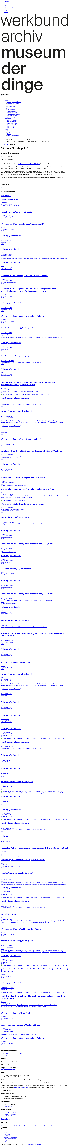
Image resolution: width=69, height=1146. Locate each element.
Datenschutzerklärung (10, 1138)
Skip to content (5, 1)
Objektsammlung (11, 121)
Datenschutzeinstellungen (34, 1144)
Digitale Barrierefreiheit (10, 1114)
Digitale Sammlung (12, 124)
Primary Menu (4, 94)
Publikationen (11, 117)
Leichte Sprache (8, 7)
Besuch (6, 100)
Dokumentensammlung (13, 123)
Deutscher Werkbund (13, 135)
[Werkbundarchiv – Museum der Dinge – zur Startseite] (34, 92)
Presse (6, 10)
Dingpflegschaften (12, 126)
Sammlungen (7, 118)
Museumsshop (11, 106)
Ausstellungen (11, 109)
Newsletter (7, 1134)
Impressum (7, 1135)
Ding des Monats (11, 128)
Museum (9, 131)
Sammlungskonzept (12, 120)
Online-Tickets (8, 1106)
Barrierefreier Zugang (13, 103)
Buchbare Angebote (12, 112)
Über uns (6, 129)
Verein (9, 134)
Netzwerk (6, 1140)
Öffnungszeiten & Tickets (14, 102)
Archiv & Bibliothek (12, 105)
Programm (7, 108)
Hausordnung (5, 1119)
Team (8, 132)
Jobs (5, 1141)
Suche (6, 12)
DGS (5, 9)
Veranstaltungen (11, 111)
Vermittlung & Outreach (13, 114)
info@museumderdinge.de (8, 1069)
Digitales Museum (12, 115)
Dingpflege (7, 1131)
